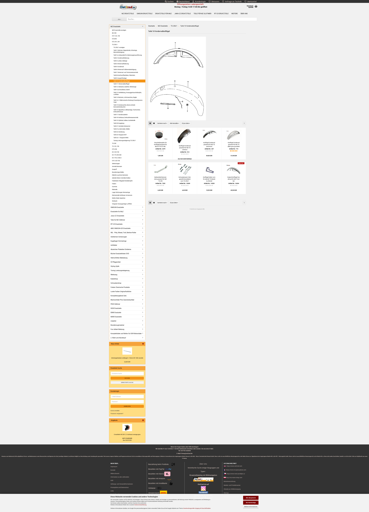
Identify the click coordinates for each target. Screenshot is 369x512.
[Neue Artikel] (143, 344)
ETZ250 (114, 39)
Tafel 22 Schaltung (119, 132)
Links (112, 491)
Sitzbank (114, 201)
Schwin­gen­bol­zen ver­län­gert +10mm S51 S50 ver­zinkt (127, 358)
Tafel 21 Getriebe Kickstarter (121, 126)
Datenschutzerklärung (140, 504)
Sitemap (226, 493)
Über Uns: (203, 464)
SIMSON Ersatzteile (144, 13)
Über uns (244, 13)
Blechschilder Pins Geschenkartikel (122, 300)
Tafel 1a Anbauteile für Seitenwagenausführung (127, 55)
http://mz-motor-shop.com (234, 477)
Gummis (114, 186)
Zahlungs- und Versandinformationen (122, 484)
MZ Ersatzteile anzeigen (119, 30)
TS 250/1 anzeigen (119, 47)
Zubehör (113, 321)
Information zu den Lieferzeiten (120, 477)
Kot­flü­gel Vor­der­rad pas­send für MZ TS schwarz (185, 147)
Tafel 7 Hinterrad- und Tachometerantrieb (125, 72)
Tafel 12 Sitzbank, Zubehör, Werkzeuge (124, 87)
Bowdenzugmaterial (117, 325)
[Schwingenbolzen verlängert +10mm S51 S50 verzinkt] (127, 351)
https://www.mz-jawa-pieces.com (236, 470)
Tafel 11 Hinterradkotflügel (121, 84)
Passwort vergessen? (117, 413)
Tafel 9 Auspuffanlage (120, 78)
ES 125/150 (115, 152)
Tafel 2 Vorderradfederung (121, 58)
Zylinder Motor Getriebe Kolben (121, 178)
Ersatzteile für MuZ (163, 13)
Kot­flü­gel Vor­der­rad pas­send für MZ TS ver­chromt (209, 144)
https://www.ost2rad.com (234, 466)
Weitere (234, 13)
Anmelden (127, 406)
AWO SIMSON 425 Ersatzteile (120, 228)
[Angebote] (143, 420)
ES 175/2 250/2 (116, 158)
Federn (114, 183)
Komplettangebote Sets (118, 296)
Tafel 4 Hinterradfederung (121, 63)
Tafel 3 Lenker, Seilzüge (120, 61)
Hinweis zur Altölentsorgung (232, 489)
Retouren (215, 1)
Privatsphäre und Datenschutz (120, 487)
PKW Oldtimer (115, 304)
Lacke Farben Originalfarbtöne (121, 291)
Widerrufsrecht (115, 473)
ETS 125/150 (116, 160)
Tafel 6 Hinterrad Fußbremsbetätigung (124, 69)
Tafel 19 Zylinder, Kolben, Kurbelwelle (124, 120)
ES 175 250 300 (116, 155)
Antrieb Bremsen (117, 166)
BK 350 (114, 33)
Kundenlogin (200, 1)
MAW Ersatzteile (116, 317)
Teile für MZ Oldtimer (202, 13)
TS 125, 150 (115, 146)
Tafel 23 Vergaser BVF (120, 135)
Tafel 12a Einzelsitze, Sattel (121, 89)
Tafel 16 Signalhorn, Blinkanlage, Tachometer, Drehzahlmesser (126, 110)
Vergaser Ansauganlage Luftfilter (122, 204)
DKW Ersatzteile (116, 308)
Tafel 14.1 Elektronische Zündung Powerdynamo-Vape (128, 101)
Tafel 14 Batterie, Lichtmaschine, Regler (125, 97)
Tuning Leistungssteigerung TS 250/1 (124, 140)
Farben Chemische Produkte (120, 287)
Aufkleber (114, 245)
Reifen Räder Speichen (118, 198)
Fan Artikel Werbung (117, 329)
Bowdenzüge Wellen (118, 172)
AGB (112, 480)
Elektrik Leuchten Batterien (120, 175)
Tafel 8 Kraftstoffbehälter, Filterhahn (124, 75)
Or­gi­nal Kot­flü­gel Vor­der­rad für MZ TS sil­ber (233, 179)
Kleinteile (114, 189)
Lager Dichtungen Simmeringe (121, 192)
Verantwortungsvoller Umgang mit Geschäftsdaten (197, 508)
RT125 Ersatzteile (221, 13)
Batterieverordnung (229, 481)
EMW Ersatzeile (116, 312)
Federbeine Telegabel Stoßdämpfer (122, 181)
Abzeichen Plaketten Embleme (121, 249)
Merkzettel (251, 1)
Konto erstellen (115, 410)
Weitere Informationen (250, 506)
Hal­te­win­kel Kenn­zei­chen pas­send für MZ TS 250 (160, 179)
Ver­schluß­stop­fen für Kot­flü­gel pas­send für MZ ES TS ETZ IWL (160, 144)
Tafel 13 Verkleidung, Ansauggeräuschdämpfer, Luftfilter (127, 93)
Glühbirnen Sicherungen (119, 237)
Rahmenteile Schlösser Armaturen (122, 195)
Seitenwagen (116, 163)
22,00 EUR (127, 362)
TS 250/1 (115, 44)
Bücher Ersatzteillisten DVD (120, 254)
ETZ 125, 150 (116, 36)
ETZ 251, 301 (116, 41)
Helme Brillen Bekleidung (119, 258)
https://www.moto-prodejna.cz (235, 473)
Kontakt (113, 470)
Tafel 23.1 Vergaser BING (120, 137)
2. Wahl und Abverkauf (118, 338)
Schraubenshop (116, 283)
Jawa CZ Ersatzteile (183, 13)
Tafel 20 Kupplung (118, 123)
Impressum (114, 466)
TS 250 (114, 143)
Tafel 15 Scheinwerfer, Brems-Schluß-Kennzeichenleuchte (124, 106)
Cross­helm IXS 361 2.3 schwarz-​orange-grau (127, 434)
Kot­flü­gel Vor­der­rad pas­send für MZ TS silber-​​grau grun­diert (234, 144)
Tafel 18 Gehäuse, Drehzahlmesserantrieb (125, 117)
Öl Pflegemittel (116, 262)
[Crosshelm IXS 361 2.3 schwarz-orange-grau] (127, 427)
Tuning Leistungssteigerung (120, 270)
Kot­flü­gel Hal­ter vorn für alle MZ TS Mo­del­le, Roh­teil (209, 179)
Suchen (170, 1)
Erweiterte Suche (127, 382)
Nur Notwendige (251, 502)
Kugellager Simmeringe (118, 241)
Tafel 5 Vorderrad (118, 66)
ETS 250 (114, 149)
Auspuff (114, 169)
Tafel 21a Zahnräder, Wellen (121, 129)
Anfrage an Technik (233, 1)
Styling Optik (115, 266)
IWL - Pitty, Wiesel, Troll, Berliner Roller (123, 232)
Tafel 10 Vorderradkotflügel (121, 81)
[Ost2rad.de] (128, 7)
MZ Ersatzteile (128, 13)
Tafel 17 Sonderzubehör (120, 114)
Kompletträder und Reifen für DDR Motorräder (126, 333)
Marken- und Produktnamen (232, 485)
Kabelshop (114, 279)
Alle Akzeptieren (251, 498)
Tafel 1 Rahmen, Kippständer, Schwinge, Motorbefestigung (125, 51)
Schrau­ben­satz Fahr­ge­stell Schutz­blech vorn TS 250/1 (185, 179)
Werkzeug (114, 275)
